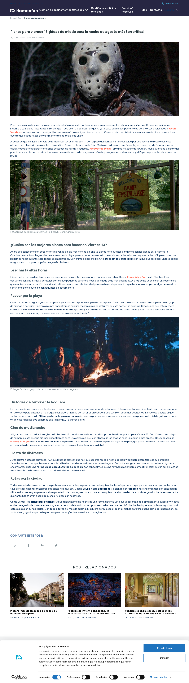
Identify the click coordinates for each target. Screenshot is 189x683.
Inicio (13, 18)
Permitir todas (164, 648)
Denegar (164, 658)
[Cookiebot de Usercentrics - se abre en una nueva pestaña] (19, 677)
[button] (171, 10)
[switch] (86, 677)
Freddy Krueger (20, 441)
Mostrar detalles (158, 677)
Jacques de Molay (100, 148)
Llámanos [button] (170, 3)
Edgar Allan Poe (136, 277)
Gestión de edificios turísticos (103, 9)
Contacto (156, 10)
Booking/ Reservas (127, 9)
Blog (144, 10)
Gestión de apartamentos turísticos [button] (61, 10)
